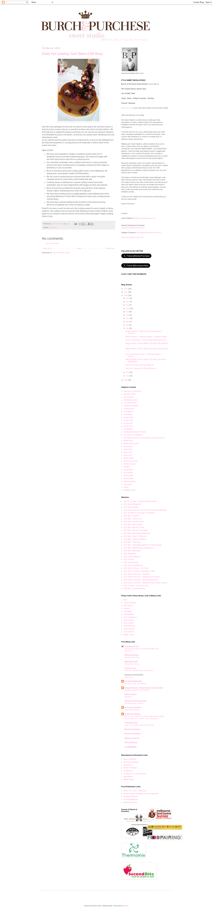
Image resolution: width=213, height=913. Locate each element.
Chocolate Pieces (130, 403)
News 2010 (53, 227)
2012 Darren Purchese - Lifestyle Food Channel (141, 577)
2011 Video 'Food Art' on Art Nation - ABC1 (139, 571)
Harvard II (128, 696)
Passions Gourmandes (134, 675)
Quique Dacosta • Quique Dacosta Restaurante (144, 688)
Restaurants (128, 470)
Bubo (125, 600)
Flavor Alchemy (131, 742)
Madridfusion (128, 777)
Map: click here (127, 108)
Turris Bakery (128, 632)
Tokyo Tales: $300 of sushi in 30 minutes (139, 725)
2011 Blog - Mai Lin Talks (132, 524)
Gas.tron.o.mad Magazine (133, 435)
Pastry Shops (128, 458)
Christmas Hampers (131, 406)
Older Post (110, 248)
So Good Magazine (130, 799)
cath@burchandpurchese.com (132, 228)
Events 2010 (128, 420)
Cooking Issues (131, 723)
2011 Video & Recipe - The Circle (135, 568)
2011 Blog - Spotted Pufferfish (134, 539)
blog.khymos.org (132, 646)
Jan (127, 376)
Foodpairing (127, 429)
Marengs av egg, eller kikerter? (136, 683)
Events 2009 (128, 417)
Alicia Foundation (129, 759)
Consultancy (128, 411)
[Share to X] (86, 223)
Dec (128, 298)
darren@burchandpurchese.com (148, 232)
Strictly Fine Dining (132, 714)
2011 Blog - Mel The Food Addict (135, 530)
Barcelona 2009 (129, 394)
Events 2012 (128, 426)
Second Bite (128, 473)
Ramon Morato (129, 626)
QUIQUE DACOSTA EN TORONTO (137, 690)
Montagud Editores (130, 796)
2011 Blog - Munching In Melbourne (136, 533)
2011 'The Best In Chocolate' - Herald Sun (139, 513)
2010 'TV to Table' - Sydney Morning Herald (139, 501)
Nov (128, 302)
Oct (127, 305)
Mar (127, 328)
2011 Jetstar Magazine (132, 556)
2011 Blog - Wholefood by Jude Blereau (138, 548)
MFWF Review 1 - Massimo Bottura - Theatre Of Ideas (146, 337)
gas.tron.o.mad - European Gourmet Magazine (141, 793)
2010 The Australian (130, 507)
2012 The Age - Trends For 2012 (135, 586)
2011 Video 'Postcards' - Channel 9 (136, 574)
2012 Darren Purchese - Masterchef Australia (140, 580)
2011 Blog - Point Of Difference (135, 536)
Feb (127, 372)
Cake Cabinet (128, 397)
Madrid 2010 (128, 440)
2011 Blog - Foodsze (131, 516)
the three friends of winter (134, 703)
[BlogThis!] (83, 223)
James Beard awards (132, 710)
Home (79, 248)
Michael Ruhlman (132, 655)
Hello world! (129, 677)
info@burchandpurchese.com (144, 218)
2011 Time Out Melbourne (133, 565)
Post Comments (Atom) (61, 253)
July (128, 315)
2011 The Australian (130, 562)
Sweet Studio (128, 478)
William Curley (128, 635)
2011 (126, 292)
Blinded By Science (132, 729)
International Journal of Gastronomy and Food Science (144, 438)
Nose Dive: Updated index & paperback (139, 670)
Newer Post (47, 248)
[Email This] (80, 223)
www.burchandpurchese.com (132, 237)
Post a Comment (52, 243)
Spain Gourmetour (130, 802)
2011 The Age (128, 559)
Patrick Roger (128, 620)
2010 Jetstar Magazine (132, 504)
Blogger (125, 906)
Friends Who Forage (132, 664)
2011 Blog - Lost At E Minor (133, 521)
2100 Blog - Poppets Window (134, 588)
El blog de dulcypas (133, 734)
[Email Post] (75, 224)
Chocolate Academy (131, 762)
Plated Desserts (129, 464)
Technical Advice (129, 481)
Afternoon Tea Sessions (132, 391)
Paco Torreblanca (130, 617)
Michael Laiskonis (132, 738)
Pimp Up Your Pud (130, 461)
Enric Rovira (128, 605)
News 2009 (127, 446)
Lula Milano (127, 611)
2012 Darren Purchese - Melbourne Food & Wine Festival (145, 583)
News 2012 (127, 455)
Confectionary (128, 409)
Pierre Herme (128, 623)
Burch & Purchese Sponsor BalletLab (140, 365)
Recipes (126, 467)
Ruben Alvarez (129, 629)
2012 (126, 289)
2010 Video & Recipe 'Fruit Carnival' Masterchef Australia (144, 510)
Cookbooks (127, 414)
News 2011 (127, 452)
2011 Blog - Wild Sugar (131, 551)
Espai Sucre (128, 765)
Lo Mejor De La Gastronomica (134, 774)
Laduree (126, 608)
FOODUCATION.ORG (133, 681)
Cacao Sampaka (129, 603)
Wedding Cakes (129, 490)
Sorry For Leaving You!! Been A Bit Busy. (72, 54)
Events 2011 (128, 423)
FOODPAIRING (131, 747)
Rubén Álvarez (131, 694)
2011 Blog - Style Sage (131, 542)
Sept (128, 308)
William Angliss (128, 779)
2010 (126, 295)
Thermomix (127, 484)
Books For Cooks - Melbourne (134, 791)
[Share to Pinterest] (92, 223)
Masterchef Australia (131, 443)
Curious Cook (130, 668)
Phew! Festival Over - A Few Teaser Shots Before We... (146, 340)
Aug (127, 312)
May (128, 322)
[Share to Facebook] (89, 223)
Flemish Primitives (130, 768)
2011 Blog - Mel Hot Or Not (133, 527)
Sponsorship (128, 475)
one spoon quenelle (133, 707)
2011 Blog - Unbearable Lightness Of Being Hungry (142, 545)
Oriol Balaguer (128, 614)
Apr (127, 325)
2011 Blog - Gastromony (132, 519)
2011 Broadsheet (129, 554)
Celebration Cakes (130, 400)
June (128, 318)
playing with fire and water (135, 701)
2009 (126, 380)
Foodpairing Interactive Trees (134, 432)
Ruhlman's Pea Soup (132, 657)
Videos (126, 487)
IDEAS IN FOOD (131, 662)
